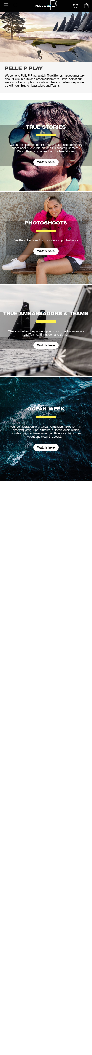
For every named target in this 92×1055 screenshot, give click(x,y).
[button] (6, 5)
